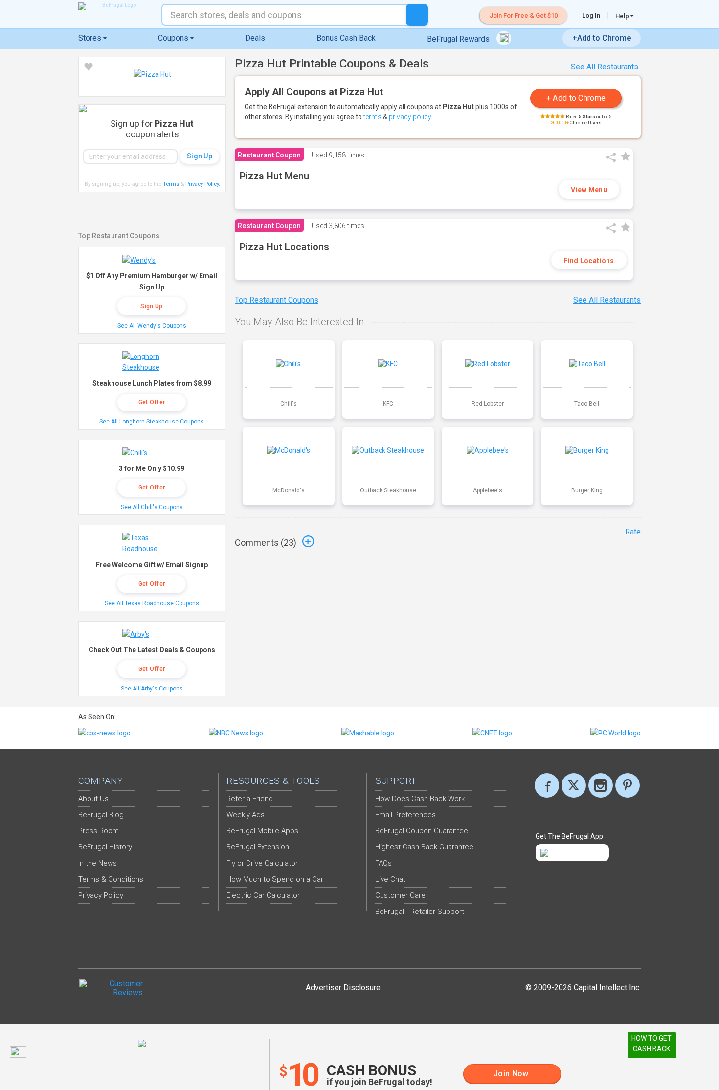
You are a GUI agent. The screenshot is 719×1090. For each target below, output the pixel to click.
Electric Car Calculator (263, 895)
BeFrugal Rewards (459, 39)
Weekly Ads (245, 814)
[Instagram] (600, 785)
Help (622, 15)
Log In (591, 15)
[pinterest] (627, 785)
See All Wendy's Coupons (151, 325)
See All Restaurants (604, 66)
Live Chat (390, 879)
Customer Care (400, 895)
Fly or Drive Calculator (262, 863)
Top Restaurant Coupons (276, 300)
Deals (255, 38)
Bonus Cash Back (346, 38)
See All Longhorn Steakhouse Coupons (151, 421)
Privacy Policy (202, 184)
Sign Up (151, 306)
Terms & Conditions (110, 879)
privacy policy (410, 117)
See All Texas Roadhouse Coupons (152, 603)
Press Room (98, 830)
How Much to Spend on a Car (274, 879)
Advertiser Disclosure (343, 987)
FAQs (383, 863)
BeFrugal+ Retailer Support (419, 911)
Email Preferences (405, 814)
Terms (171, 184)
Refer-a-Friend (249, 798)
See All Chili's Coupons (152, 507)
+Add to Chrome (601, 38)
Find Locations (588, 261)
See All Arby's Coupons (152, 688)
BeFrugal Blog (101, 814)
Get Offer (151, 402)
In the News (97, 863)
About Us (93, 798)
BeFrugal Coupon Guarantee (421, 830)
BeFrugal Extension (257, 847)
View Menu (589, 190)
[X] (574, 785)
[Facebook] (547, 785)
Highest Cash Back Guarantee (424, 847)
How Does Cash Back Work (420, 798)
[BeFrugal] (115, 6)
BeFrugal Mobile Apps (262, 830)
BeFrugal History (105, 847)
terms (372, 117)
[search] (417, 15)
